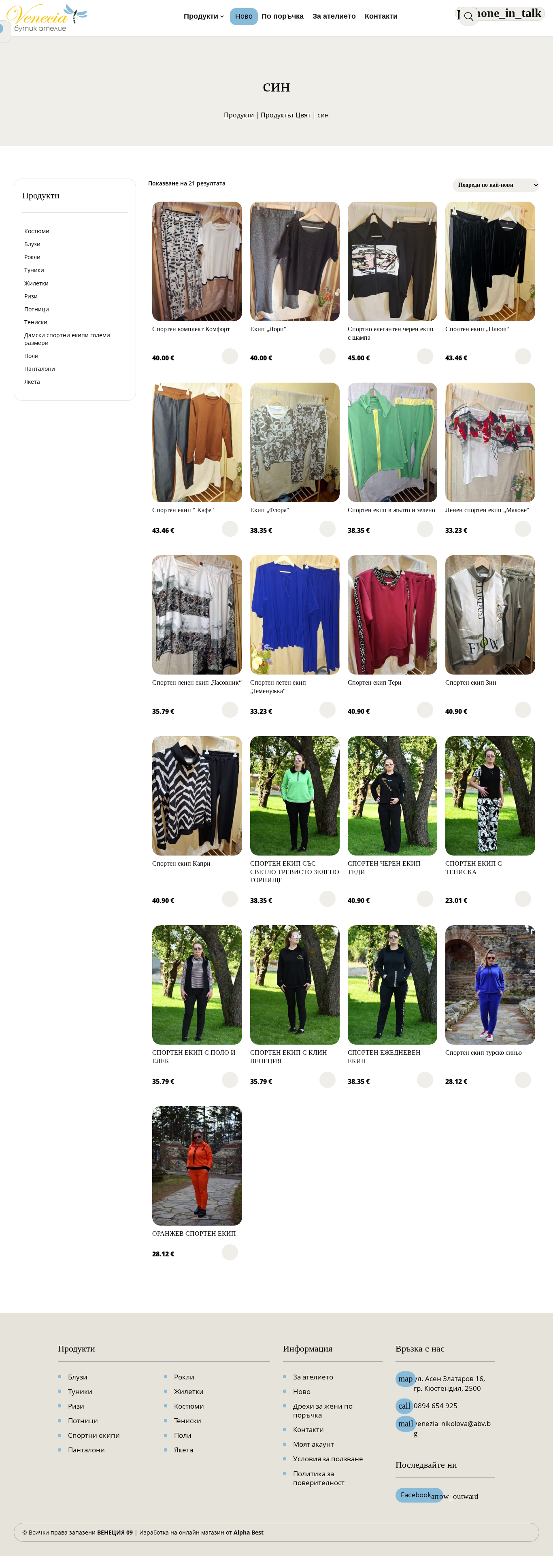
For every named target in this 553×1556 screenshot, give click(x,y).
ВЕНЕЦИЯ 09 (115, 1532)
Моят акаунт (313, 1444)
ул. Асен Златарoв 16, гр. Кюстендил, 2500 (449, 1383)
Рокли (32, 257)
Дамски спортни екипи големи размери (67, 338)
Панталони (39, 369)
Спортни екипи (94, 1435)
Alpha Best (249, 1532)
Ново (244, 16)
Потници (36, 309)
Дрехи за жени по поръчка (323, 1410)
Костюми (36, 231)
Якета (32, 381)
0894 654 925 (435, 1405)
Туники (34, 270)
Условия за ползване (328, 1458)
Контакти (381, 16)
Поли (31, 356)
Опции (230, 356)
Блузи (32, 244)
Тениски (35, 322)
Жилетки (36, 283)
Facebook (422, 1495)
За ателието (334, 16)
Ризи (31, 296)
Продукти (201, 16)
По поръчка (283, 16)
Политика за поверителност (319, 1478)
